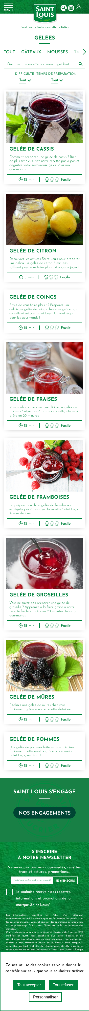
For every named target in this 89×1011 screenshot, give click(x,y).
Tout (9, 52)
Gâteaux (31, 52)
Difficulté (24, 74)
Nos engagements (45, 813)
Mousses (57, 52)
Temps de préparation (56, 74)
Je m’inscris (65, 880)
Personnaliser (45, 997)
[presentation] (84, 52)
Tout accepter (29, 985)
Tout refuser (63, 985)
